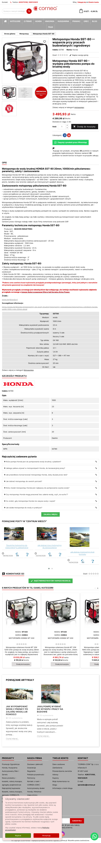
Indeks (55, 50)
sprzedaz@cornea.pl (86, 785)
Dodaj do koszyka (84, 126)
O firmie (28, 21)
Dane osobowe (58, 764)
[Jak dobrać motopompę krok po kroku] (83, 537)
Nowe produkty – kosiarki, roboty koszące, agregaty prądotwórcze (12, 781)
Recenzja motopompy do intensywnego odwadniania (16, 546)
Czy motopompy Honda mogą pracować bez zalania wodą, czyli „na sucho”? (37, 494)
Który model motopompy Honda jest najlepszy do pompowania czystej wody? (37, 488)
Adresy (55, 774)
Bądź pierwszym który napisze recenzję (52, 581)
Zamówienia (57, 768)
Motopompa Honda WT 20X (60, 638)
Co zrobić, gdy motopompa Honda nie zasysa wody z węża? (30, 501)
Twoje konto (60, 758)
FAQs (50, 27)
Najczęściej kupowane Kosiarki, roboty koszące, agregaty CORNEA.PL (12, 791)
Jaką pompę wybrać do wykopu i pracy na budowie (50, 709)
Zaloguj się (81, 2)
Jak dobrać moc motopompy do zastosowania (49, 546)
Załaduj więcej (50, 514)
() (17, 556)
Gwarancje (31, 768)
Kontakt (5, 2)
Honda (38, 21)
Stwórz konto (94, 2)
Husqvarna (63, 21)
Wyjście (18, 835)
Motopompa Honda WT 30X (21, 638)
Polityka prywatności (35, 774)
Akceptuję (46, 835)
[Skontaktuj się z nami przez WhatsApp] (94, 836)
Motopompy (29, 370)
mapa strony (32, 795)
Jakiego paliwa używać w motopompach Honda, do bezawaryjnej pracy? (35, 468)
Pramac (76, 21)
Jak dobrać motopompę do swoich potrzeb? (24, 481)
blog (94, 21)
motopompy (79, 107)
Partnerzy (31, 778)
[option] (19, 714)
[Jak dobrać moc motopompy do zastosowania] (50, 533)
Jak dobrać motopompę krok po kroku (82, 553)
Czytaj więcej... (12, 738)
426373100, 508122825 (28, 2)
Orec (86, 21)
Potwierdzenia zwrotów (62, 771)
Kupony (55, 778)
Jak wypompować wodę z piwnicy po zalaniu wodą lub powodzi (17, 710)
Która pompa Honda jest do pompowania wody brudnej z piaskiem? (33, 462)
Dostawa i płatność (35, 764)
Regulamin (31, 771)
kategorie (15, 21)
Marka (69, 50)
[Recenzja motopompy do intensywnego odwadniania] (17, 533)
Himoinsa (49, 21)
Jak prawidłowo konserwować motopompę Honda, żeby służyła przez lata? (36, 475)
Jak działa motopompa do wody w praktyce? (24, 508)
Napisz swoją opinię (80, 55)
